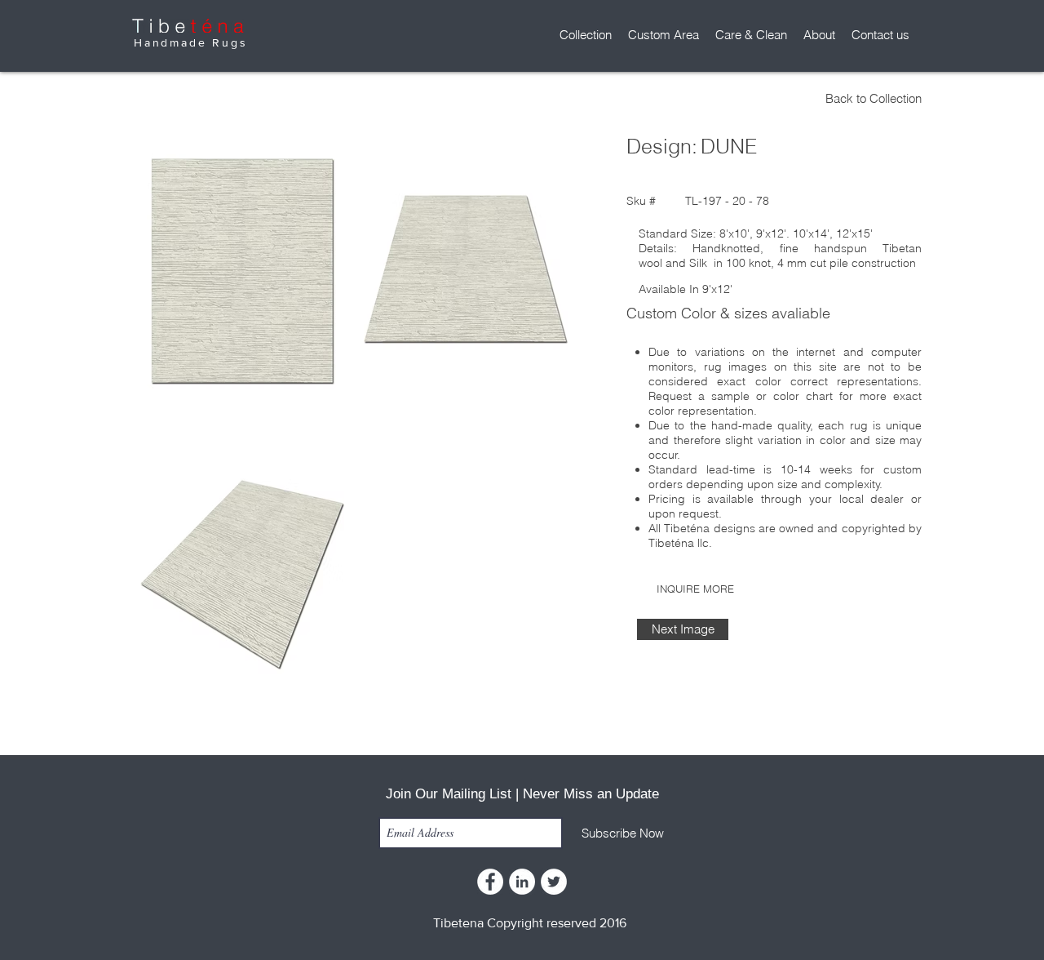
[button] (585, 35)
